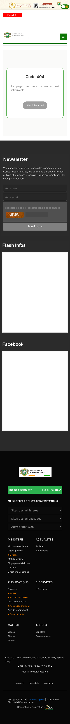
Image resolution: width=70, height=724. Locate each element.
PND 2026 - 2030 (18, 597)
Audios (11, 640)
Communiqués (16, 614)
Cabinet (12, 567)
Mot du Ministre (16, 559)
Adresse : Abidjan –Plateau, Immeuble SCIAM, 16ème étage (34, 659)
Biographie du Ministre (19, 563)
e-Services (41, 589)
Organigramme (15, 550)
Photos (11, 636)
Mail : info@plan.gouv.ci (35, 671)
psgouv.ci (49, 683)
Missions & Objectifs (18, 546)
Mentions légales (36, 699)
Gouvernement (43, 636)
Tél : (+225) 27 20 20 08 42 (35, 666)
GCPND (13, 593)
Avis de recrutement (19, 606)
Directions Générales (18, 571)
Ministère (40, 632)
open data (34, 683)
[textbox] (35, 510)
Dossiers (12, 589)
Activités (40, 546)
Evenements (42, 550)
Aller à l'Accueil (35, 105)
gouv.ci (20, 683)
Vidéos (11, 632)
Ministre (13, 555)
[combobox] (35, 510)
